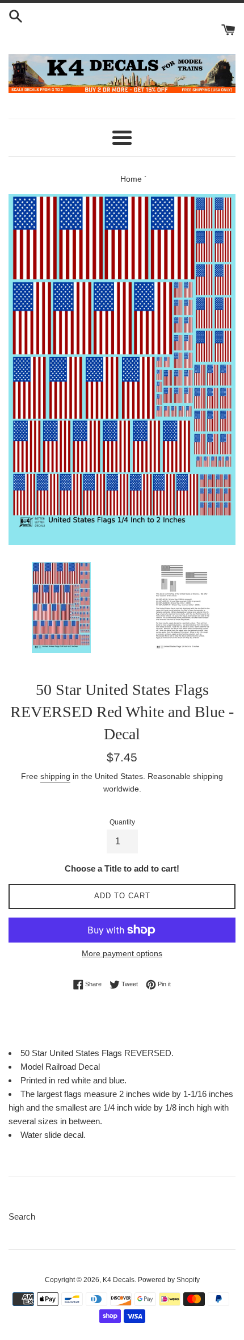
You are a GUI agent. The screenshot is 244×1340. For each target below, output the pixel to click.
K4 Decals (118, 1280)
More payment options (122, 953)
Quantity (122, 822)
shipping (55, 776)
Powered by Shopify (169, 1280)
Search (22, 1216)
